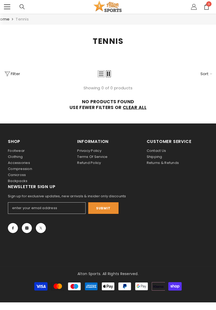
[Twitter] (41, 228)
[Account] (194, 7)
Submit (103, 208)
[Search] (22, 7)
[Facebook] (13, 228)
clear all (134, 107)
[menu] (7, 7)
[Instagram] (27, 228)
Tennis (22, 19)
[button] (101, 73)
